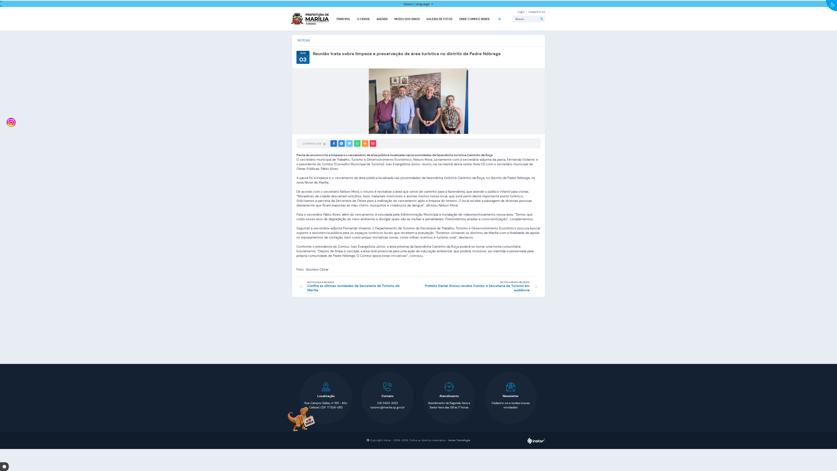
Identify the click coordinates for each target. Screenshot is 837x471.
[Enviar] (541, 19)
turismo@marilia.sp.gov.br (387, 407)
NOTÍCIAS (304, 40)
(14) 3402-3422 (387, 403)
